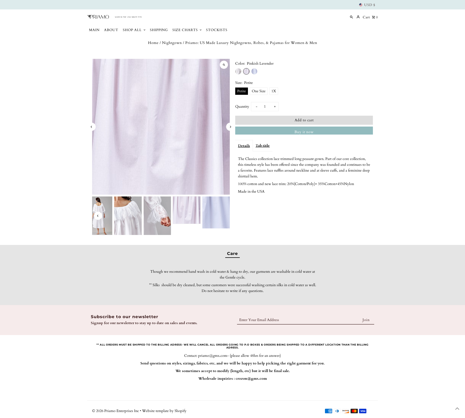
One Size (259, 91)
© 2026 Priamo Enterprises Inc (116, 410)
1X (273, 91)
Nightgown (172, 42)
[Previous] (92, 127)
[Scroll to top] (457, 408)
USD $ (369, 5)
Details (244, 145)
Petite (241, 91)
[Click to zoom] (224, 65)
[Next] (230, 127)
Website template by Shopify (164, 410)
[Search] (351, 16)
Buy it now (304, 131)
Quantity (242, 106)
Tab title (263, 145)
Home (153, 42)
